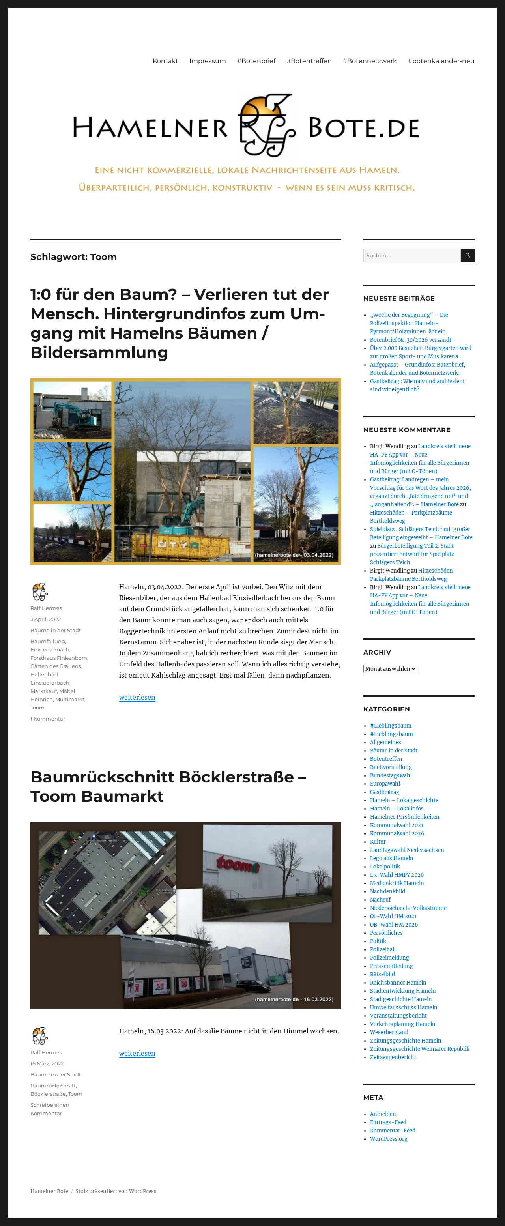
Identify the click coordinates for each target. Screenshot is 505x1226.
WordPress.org (389, 1139)
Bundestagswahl (391, 775)
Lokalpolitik (385, 866)
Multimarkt (69, 699)
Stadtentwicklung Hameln (403, 991)
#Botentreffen (309, 61)
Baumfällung (47, 641)
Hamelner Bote (49, 1191)
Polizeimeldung (389, 958)
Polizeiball (383, 949)
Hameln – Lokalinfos (397, 808)
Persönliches (386, 933)
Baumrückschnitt (53, 1085)
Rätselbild (382, 974)
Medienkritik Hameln (397, 883)
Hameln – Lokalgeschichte (404, 800)
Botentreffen (386, 759)
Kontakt (165, 61)
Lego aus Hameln (391, 858)
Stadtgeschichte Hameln (401, 999)
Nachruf (380, 900)
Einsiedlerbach (49, 649)
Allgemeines (385, 742)
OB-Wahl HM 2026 (394, 924)
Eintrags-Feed (388, 1122)
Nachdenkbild (387, 891)
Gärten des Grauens (55, 666)
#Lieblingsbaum (390, 725)
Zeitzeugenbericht (393, 1057)
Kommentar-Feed (392, 1130)
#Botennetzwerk (370, 61)
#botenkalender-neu (441, 61)
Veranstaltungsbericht (398, 1016)
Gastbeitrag (384, 792)
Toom (37, 707)
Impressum (207, 61)
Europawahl (385, 784)
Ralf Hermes (46, 608)
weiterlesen (137, 697)
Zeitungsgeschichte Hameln (405, 1040)
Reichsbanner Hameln (398, 982)
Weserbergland (389, 1032)
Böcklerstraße (48, 1094)
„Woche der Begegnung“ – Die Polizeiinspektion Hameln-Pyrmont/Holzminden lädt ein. (409, 323)
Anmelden (383, 1114)
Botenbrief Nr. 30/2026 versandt (410, 340)
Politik (378, 941)
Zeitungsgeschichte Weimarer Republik (419, 1049)
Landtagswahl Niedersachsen (407, 850)
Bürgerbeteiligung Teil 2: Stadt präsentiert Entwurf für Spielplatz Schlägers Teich (412, 554)
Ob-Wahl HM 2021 (393, 916)
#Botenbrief (256, 61)
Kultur (378, 842)
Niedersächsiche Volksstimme (408, 908)
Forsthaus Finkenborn (58, 658)
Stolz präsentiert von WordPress (116, 1191)
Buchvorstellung (391, 767)
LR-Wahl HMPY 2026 (397, 875)
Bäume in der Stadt (55, 630)
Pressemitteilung (391, 966)
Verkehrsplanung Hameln (403, 1024)
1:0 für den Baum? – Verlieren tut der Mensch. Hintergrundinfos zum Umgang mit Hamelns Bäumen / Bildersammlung (179, 323)
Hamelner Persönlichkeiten (405, 817)
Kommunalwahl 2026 (397, 833)
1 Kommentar (47, 718)
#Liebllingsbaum (391, 734)
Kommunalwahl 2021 (396, 825)
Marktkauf (43, 691)
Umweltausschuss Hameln (404, 1007)
